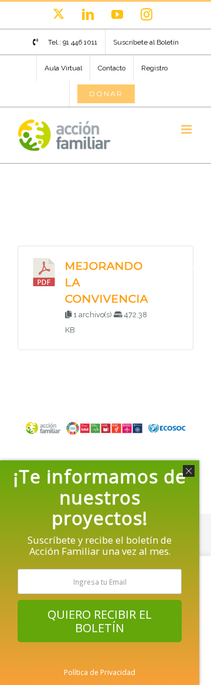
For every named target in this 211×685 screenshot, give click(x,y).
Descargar (175, 268)
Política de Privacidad (99, 672)
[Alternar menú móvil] (187, 129)
